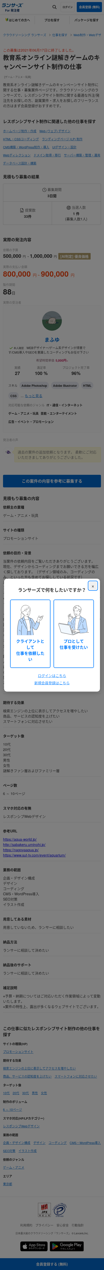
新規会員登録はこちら (52, 682)
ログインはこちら (52, 675)
